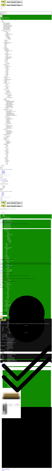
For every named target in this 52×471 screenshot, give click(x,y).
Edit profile (10, 169)
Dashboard (3, 192)
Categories (3, 364)
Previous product (2, 220)
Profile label (3, 170)
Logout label (3, 173)
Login (1, 19)
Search (2, 365)
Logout (3, 195)
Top (2, 366)
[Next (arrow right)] (1, 368)
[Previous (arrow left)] (0, 368)
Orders (2, 193)
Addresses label (4, 172)
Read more (3, 470)
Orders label (3, 171)
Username (1, 174)
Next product (6, 220)
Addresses (3, 194)
